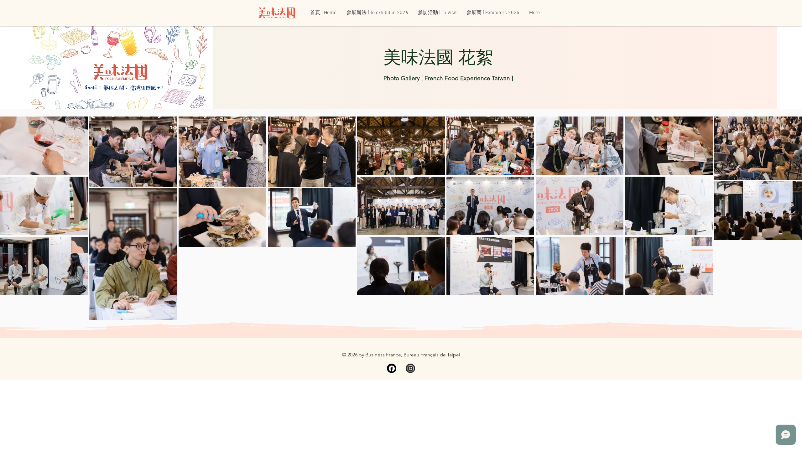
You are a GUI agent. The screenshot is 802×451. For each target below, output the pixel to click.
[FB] (391, 368)
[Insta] (410, 368)
